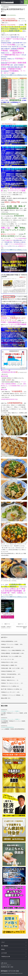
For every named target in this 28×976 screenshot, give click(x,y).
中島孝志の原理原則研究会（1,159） (9, 641)
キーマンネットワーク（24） (7, 659)
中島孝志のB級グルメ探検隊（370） (9, 665)
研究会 (3, 949)
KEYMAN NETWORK (10, 971)
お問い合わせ (4, 963)
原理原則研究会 (15, 100)
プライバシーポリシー (6, 965)
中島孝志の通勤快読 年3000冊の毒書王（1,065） (12, 653)
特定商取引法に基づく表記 (7, 966)
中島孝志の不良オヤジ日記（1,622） (9, 662)
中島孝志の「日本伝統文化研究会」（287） (11, 674)
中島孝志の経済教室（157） (7, 647)
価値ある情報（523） (6, 698)
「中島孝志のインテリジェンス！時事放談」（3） (12, 695)
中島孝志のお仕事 (5, 956)
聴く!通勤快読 (4, 945)
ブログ (3, 942)
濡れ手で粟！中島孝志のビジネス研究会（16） (11, 689)
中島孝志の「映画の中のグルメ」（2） (10, 680)
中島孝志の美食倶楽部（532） (8, 677)
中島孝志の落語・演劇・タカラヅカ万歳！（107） (12, 668)
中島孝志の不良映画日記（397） (8, 671)
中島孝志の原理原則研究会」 (11, 15)
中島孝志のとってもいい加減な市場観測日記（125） (13, 650)
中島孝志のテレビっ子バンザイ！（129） (10, 692)
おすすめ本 (4, 953)
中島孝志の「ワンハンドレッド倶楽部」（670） (12, 644)
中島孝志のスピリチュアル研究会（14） (10, 686)
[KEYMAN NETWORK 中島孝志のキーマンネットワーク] (7, 1)
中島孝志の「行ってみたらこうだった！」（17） (12, 683)
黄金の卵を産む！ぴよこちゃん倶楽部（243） (11, 656)
